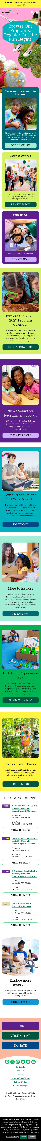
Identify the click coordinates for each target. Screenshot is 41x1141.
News (20, 1074)
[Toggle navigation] (37, 12)
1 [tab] (17, 80)
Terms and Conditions (20, 1078)
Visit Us (20, 1071)
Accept (23, 1137)
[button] (32, 12)
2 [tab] (20, 80)
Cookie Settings (20, 1086)
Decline (32, 1137)
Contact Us (20, 1067)
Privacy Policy (20, 1082)
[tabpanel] (20, 50)
